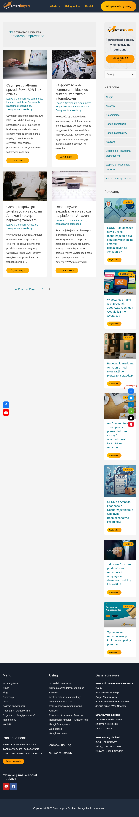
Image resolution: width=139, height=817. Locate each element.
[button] (120, 59)
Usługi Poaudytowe (59, 724)
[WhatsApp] (131, 411)
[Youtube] (6, 786)
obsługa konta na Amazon (91, 808)
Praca (6, 701)
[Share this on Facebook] (131, 391)
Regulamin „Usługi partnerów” (19, 715)
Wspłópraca (55, 729)
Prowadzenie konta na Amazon (66, 715)
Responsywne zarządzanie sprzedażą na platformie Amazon (73, 211)
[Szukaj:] (120, 74)
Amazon (32, 224)
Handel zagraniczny (116, 133)
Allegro (109, 97)
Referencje (9, 697)
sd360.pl (114, 692)
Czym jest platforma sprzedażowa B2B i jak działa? (23, 89)
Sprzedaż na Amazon (60, 683)
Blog (5, 692)
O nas (6, 688)
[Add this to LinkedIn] (131, 404)
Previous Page (25, 289)
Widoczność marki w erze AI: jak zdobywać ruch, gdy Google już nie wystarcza (120, 307)
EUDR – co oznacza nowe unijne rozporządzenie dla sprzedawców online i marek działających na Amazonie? (120, 239)
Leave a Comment (16, 98)
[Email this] (131, 417)
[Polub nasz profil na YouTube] (6, 412)
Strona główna (10, 683)
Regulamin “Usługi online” (17, 710)
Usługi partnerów (58, 733)
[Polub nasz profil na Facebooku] (6, 404)
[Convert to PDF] (131, 424)
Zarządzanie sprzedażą (19, 109)
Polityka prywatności (14, 706)
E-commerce (35, 98)
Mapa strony (9, 719)
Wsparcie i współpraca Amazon (72, 106)
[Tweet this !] (131, 397)
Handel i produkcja (16, 102)
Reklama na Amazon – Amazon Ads (68, 719)
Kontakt (7, 724)
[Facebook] (13, 786)
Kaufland (110, 142)
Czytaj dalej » (17, 160)
